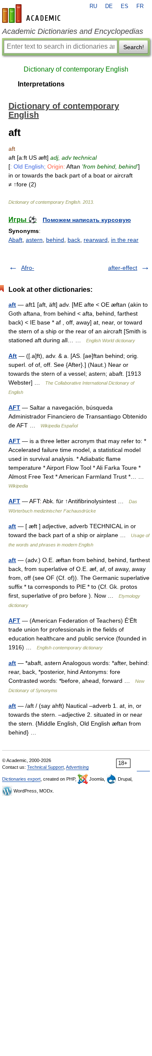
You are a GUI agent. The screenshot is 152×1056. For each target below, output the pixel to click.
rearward (96, 239)
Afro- (27, 267)
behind (55, 239)
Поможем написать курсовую (87, 219)
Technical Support (45, 767)
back (74, 239)
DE (109, 6)
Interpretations (41, 84)
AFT (14, 407)
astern (34, 239)
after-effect (122, 267)
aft (12, 304)
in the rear (124, 239)
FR (140, 6)
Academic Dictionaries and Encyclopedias (72, 31)
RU (93, 6)
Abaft (15, 239)
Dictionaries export (21, 779)
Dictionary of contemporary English (76, 69)
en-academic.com (32, 13)
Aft (12, 355)
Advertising (77, 767)
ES (124, 6)
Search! (133, 47)
